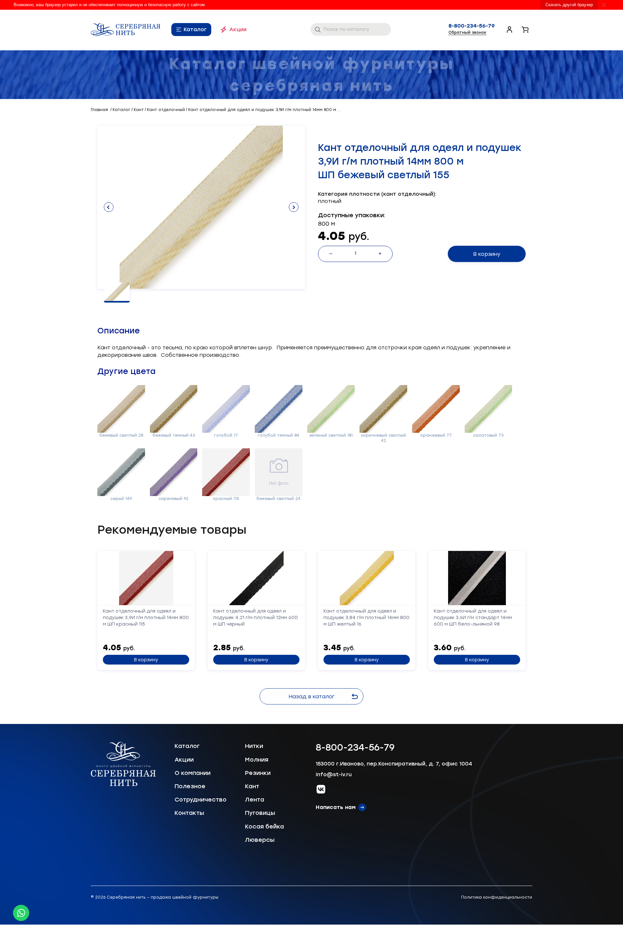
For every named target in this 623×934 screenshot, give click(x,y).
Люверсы (260, 839)
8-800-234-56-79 (471, 26)
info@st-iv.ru (334, 774)
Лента (254, 799)
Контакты (189, 812)
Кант (252, 786)
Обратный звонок (467, 32)
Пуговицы (260, 812)
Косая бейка (264, 826)
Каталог (195, 29)
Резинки (258, 773)
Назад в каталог (311, 696)
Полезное (190, 786)
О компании (193, 773)
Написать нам (336, 807)
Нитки (254, 746)
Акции (238, 29)
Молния (256, 759)
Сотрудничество (200, 799)
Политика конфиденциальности (496, 897)
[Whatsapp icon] (21, 913)
